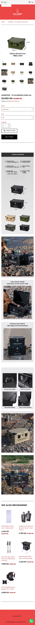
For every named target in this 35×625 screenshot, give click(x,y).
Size (2, 114)
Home (3, 22)
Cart (32, 2)
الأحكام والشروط (17, 616)
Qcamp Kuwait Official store (18, 622)
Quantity (3, 122)
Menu (5, 2)
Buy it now (9, 137)
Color (2, 106)
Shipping (3, 101)
